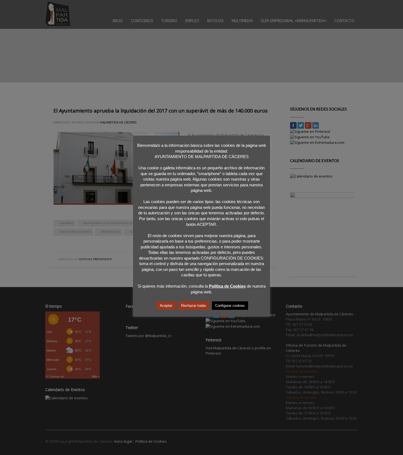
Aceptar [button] (166, 306)
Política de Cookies (227, 286)
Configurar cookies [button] (230, 306)
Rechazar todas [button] (193, 306)
